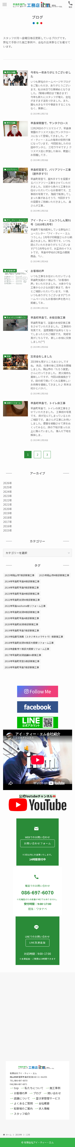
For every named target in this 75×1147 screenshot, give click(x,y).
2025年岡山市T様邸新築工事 (19, 575)
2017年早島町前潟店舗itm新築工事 (23, 655)
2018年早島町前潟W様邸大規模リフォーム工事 (29, 642)
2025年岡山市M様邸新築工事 (54, 575)
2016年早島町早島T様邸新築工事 (22, 667)
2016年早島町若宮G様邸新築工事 (22, 661)
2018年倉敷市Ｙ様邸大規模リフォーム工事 (27, 648)
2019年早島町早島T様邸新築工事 (22, 630)
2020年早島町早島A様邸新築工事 (22, 618)
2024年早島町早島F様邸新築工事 (22, 587)
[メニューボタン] (4, 4)
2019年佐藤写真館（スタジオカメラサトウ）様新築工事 (34, 636)
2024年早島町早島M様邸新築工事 (22, 581)
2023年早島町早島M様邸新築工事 (22, 593)
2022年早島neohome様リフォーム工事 (25, 605)
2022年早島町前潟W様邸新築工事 (22, 599)
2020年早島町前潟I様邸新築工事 (21, 624)
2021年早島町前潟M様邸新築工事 (22, 612)
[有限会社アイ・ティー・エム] (37, 4)
